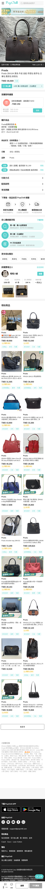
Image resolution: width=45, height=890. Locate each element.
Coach (3, 842)
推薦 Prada (36, 764)
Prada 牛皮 (27, 758)
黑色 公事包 (8, 758)
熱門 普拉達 (31, 766)
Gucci (9, 842)
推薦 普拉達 (8, 767)
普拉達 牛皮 (15, 760)
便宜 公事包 (38, 769)
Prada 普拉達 (17, 758)
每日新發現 (5, 838)
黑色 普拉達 (22, 756)
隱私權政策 (28, 851)
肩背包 (14, 259)
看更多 (22, 727)
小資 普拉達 (22, 766)
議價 (22, 886)
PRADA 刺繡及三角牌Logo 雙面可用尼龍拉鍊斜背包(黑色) (20, 746)
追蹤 (40, 274)
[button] (6, 281)
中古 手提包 (11, 769)
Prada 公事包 (5, 760)
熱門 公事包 (14, 771)
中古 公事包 (23, 771)
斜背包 (17, 152)
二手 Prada (32, 762)
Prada (12, 158)
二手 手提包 (17, 767)
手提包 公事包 (22, 762)
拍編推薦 (17, 860)
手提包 (24, 259)
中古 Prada (27, 764)
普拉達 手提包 (25, 760)
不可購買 (35, 886)
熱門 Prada (19, 764)
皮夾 (30, 838)
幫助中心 (4, 851)
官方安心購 (14, 838)
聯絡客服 (12, 851)
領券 (37, 110)
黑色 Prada (13, 756)
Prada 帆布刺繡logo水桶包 (10, 748)
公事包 (6, 756)
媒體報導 (24, 860)
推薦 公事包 (32, 771)
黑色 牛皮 (31, 756)
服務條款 (20, 851)
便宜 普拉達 (13, 766)
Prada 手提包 (36, 758)
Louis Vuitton (17, 842)
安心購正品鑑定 (6, 860)
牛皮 (35, 754)
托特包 (33, 259)
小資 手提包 (35, 767)
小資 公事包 (5, 771)
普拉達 (26, 754)
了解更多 (40, 220)
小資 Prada (10, 764)
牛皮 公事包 (13, 762)
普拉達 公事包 (35, 760)
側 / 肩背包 (24, 838)
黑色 (31, 754)
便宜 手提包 (26, 767)
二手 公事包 (29, 769)
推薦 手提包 (20, 769)
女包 (11, 152)
